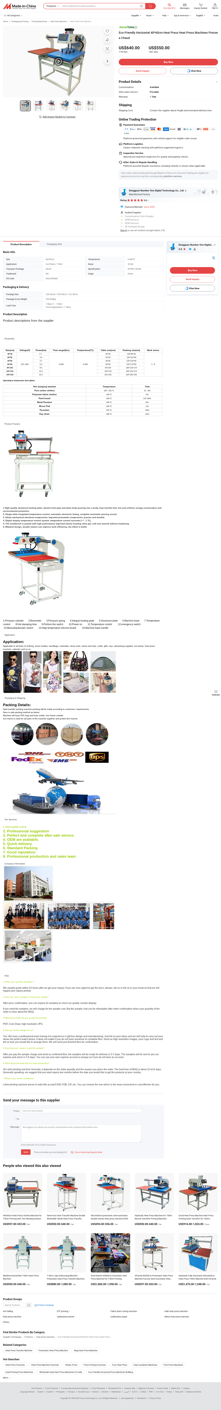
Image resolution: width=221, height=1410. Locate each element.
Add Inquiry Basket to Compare (59, 116)
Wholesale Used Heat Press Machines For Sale (60, 1372)
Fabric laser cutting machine (123, 1311)
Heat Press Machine (58, 21)
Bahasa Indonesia (194, 1391)
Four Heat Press (119, 1364)
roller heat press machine (176, 1311)
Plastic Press (71, 1364)
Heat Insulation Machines (145, 1364)
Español (49, 1391)
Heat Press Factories (15, 1364)
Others (6, 1322)
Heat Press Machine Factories (45, 1364)
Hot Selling (8, 1311)
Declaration (141, 1398)
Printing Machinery (39, 21)
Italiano (95, 1391)
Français (71, 1391)
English (40, 1391)
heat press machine (12, 1316)
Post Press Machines (173, 1364)
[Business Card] (213, 257)
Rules (216, 15)
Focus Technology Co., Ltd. (91, 1398)
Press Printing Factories (95, 1364)
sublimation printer (65, 1316)
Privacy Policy (155, 1398)
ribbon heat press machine (176, 1316)
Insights (186, 1388)
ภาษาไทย (159, 1391)
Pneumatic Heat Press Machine (53, 1350)
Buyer (149, 15)
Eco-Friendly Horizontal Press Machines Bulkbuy (110, 1372)
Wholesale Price (114, 1388)
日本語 (143, 1391)
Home (5, 21)
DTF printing (62, 1311)
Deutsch (105, 1391)
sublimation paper (118, 1316)
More (5, 1377)
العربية (126, 1391)
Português (60, 1391)
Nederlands (116, 1391)
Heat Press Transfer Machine (18, 1350)
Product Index (162, 1388)
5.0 (181, 249)
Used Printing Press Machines (19, 1372)
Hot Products (36, 1388)
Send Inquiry (142, 70)
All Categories (13, 15)
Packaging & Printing (19, 21)
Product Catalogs (45, 1305)
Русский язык (83, 1391)
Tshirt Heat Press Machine (80, 21)
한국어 (135, 1391)
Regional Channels (146, 1388)
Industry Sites (129, 1388)
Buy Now (168, 62)
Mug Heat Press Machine (85, 1350)
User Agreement (127, 1398)
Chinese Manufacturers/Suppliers (74, 1388)
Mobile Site (175, 1388)
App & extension (181, 15)
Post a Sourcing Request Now (86, 1152)
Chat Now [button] (196, 70)
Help (164, 15)
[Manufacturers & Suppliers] (19, 6)
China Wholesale (98, 1388)
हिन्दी (151, 1391)
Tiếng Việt (179, 1391)
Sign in (215, 7)
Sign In (123, 230)
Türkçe (169, 1391)
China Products (51, 1388)
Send (25, 1152)
